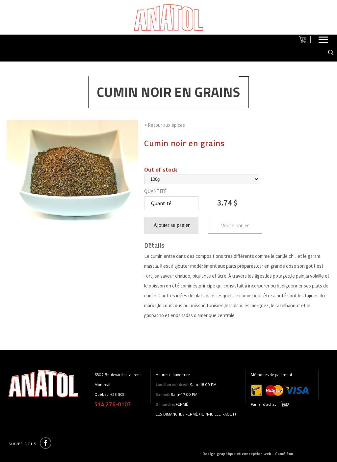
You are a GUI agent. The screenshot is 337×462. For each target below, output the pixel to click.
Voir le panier (235, 225)
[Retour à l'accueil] (168, 17)
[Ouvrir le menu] (323, 41)
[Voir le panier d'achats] (305, 39)
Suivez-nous (23, 444)
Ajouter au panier (171, 225)
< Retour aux (164, 125)
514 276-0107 (112, 404)
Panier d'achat (263, 404)
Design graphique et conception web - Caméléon (247, 453)
